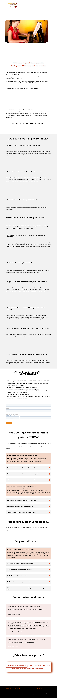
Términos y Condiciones (30, 688)
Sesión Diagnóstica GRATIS (28, 129)
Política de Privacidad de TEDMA (14, 688)
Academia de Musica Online (44, 688)
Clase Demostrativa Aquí (28, 678)
